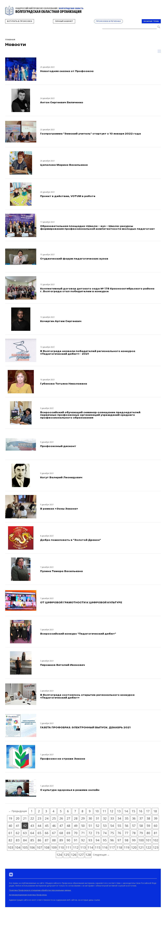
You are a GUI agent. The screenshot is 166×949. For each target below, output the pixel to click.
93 (90, 840)
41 (17, 825)
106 (32, 847)
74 (105, 833)
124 (59, 855)
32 (105, 818)
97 (119, 840)
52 (97, 825)
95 (105, 840)
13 (119, 811)
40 (10, 825)
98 (126, 840)
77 (126, 833)
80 (148, 833)
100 (141, 840)
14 (126, 811)
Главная (10, 40)
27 (68, 818)
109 (54, 847)
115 (97, 847)
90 (68, 840)
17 (148, 811)
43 (32, 825)
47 (61, 825)
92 (83, 840)
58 (141, 825)
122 (148, 847)
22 (32, 818)
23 (39, 818)
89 (61, 840)
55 (119, 825)
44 (39, 825)
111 (68, 847)
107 (39, 847)
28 (76, 818)
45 (47, 825)
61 (10, 833)
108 (46, 847)
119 (126, 847)
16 (140, 811)
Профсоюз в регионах (108, 21)
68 (61, 833)
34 (119, 818)
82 (10, 840)
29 (83, 818)
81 (155, 833)
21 (25, 818)
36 (134, 818)
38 (148, 818)
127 (81, 855)
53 (105, 825)
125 (66, 855)
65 (39, 833)
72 (90, 833)
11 (104, 811)
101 (148, 840)
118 (119, 847)
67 (54, 833)
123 (155, 847)
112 (75, 847)
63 (25, 833)
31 (97, 818)
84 (25, 840)
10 (97, 811)
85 (32, 840)
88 (54, 840)
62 (17, 833)
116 (105, 847)
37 (141, 818)
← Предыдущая (18, 811)
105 (25, 847)
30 (90, 818)
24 (47, 818)
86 (39, 840)
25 (54, 818)
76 (119, 833)
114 (90, 847)
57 (134, 825)
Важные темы (151, 21)
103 (10, 847)
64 (32, 833)
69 (68, 833)
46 (54, 825)
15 (133, 811)
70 (76, 833)
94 (97, 840)
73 (97, 833)
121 (141, 847)
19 (10, 818)
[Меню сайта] (158, 7)
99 (134, 840)
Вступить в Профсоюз (19, 21)
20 (17, 818)
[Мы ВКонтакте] (11, 875)
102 (155, 840)
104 (17, 847)
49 (76, 825)
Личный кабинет (64, 21)
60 (155, 825)
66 (47, 833)
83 (17, 840)
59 (148, 825)
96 (112, 840)
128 (88, 855)
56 (126, 825)
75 (112, 833)
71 (83, 833)
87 (47, 840)
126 (73, 855)
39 (155, 818)
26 (61, 818)
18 (155, 811)
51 (90, 825)
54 (112, 825)
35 (126, 818)
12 (111, 811)
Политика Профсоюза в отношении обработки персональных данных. (40, 890)
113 (83, 847)
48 (68, 825)
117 (112, 847)
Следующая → (101, 854)
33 (112, 818)
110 (61, 847)
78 (134, 833)
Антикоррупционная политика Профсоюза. (28, 894)
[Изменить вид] (159, 51)
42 (25, 825)
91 (76, 840)
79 (141, 833)
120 (134, 847)
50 (83, 825)
